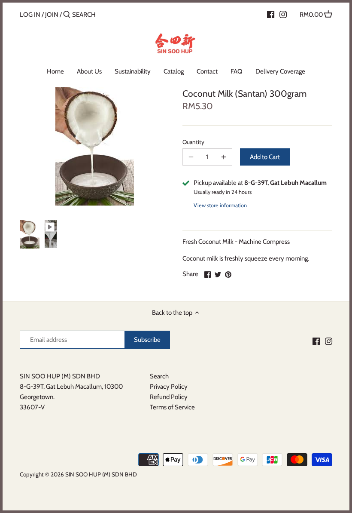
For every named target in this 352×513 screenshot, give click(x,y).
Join (51, 14)
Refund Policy (169, 397)
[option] (30, 235)
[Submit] (66, 15)
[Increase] (223, 157)
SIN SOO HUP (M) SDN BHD (101, 474)
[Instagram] (283, 14)
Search (159, 376)
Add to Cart (265, 157)
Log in (30, 14)
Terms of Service (172, 407)
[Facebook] (270, 14)
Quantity (193, 141)
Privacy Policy (169, 386)
